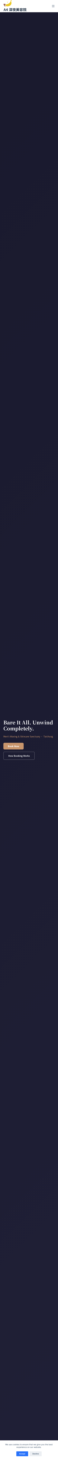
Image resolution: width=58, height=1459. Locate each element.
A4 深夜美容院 (15, 9)
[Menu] (53, 6)
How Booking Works (19, 755)
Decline (35, 1454)
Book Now (13, 746)
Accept (22, 1454)
